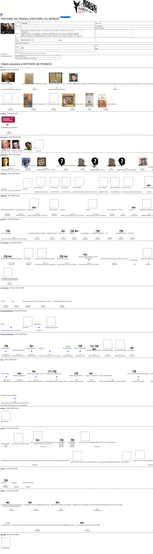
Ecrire (96, 48)
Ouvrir (60, 40)
